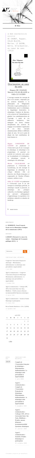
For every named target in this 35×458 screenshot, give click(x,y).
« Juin (10, 341)
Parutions (14, 209)
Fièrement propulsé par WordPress (16, 453)
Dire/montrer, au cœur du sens (18, 85)
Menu (18, 26)
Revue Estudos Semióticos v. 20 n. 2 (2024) (17, 306)
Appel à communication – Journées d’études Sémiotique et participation (20, 437)
